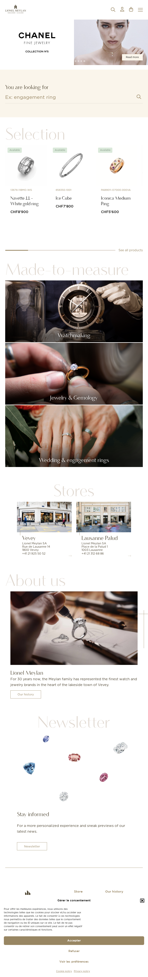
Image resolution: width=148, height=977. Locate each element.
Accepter (74, 940)
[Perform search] (139, 97)
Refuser (74, 951)
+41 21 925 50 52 (33, 553)
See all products (131, 250)
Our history (26, 694)
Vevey (29, 537)
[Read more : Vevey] (44, 517)
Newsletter (32, 846)
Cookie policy (64, 971)
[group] (74, 42)
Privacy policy (82, 971)
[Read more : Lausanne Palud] (103, 517)
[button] (142, 901)
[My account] (122, 10)
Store (78, 891)
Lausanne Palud (100, 537)
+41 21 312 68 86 (93, 553)
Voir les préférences (74, 961)
